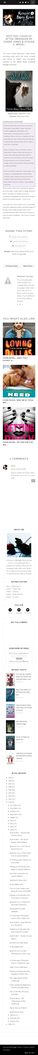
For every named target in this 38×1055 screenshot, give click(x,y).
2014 (9, 793)
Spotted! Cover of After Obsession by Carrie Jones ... (20, 953)
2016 (9, 787)
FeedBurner (24, 661)
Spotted (23, 251)
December (14, 805)
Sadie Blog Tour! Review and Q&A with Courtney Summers (24, 755)
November (14, 808)
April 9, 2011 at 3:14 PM (18, 469)
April (11, 830)
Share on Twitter (20, 241)
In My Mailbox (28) (16, 947)
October (13, 811)
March (12, 1015)
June (11, 824)
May (11, 827)
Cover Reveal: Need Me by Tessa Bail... (18, 401)
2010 (9, 1024)
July (11, 820)
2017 (9, 784)
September (14, 814)
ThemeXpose (6, 1050)
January (13, 1021)
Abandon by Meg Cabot (18, 880)
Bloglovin (28, 613)
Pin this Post (20, 246)
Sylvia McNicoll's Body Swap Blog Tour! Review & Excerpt (24, 707)
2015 (9, 790)
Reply (33, 480)
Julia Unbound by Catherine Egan (21, 722)
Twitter (10, 613)
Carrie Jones (14, 251)
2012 (9, 799)
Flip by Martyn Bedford (18, 1008)
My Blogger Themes (16, 1047)
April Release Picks (16, 1012)
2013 (9, 796)
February (13, 1018)
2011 (9, 802)
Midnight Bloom (25, 276)
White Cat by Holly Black (19, 967)
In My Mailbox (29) (16, 884)
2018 (9, 781)
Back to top (29, 1053)
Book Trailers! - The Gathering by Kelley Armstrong (18, 1001)
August (12, 817)
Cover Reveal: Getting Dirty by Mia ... (18, 443)
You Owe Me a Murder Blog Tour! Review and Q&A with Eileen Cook (23, 676)
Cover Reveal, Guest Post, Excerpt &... (15, 359)
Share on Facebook (19, 237)
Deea (13, 466)
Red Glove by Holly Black (19, 943)
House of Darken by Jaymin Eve (22, 738)
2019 (9, 778)
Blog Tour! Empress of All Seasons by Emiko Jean (23, 692)
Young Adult (21, 254)
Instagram (19, 613)
